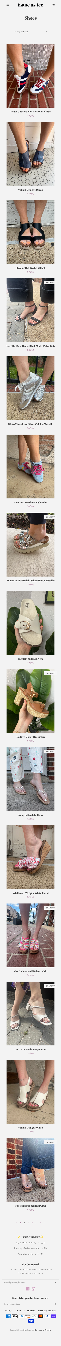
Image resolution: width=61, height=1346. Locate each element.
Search (8, 1311)
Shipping (31, 1311)
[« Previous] (16, 1222)
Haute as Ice (29, 1330)
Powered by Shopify (43, 1330)
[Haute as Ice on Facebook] (28, 1289)
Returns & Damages (47, 1311)
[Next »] (44, 1222)
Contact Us (20, 1311)
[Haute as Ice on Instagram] (33, 1289)
